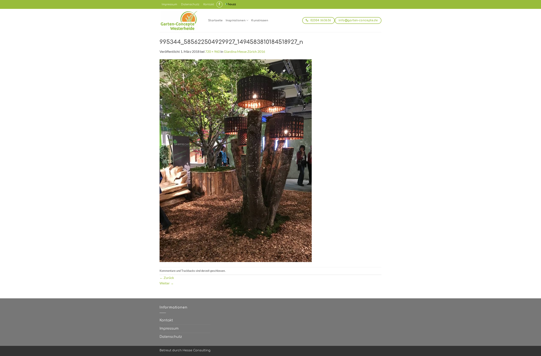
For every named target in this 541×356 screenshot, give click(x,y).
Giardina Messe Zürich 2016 (244, 51)
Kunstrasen (259, 20)
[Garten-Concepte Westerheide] (181, 20)
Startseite (215, 20)
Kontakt (208, 4)
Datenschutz (190, 4)
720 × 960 (212, 51)
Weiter (167, 283)
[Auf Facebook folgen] (219, 4)
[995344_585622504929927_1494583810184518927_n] (236, 160)
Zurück (167, 278)
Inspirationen (236, 20)
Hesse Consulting (196, 350)
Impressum (169, 4)
